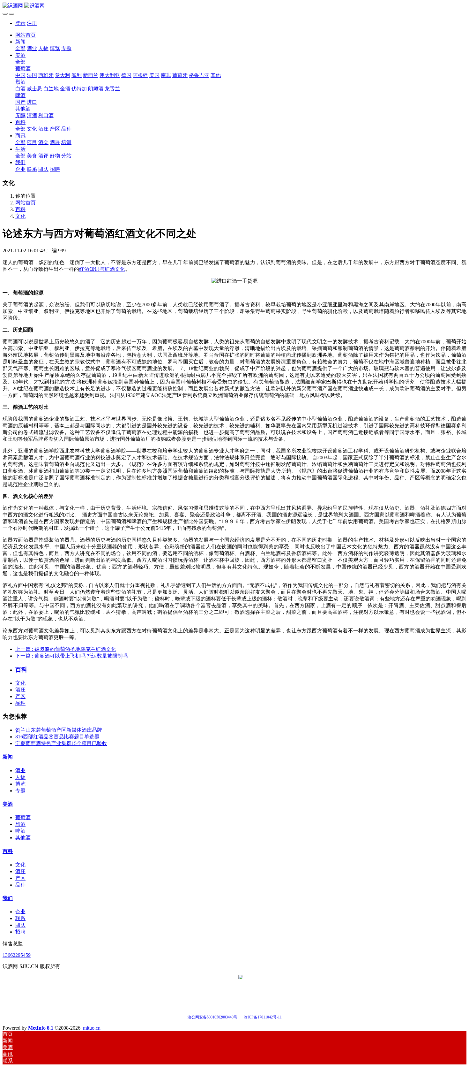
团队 (20, 925)
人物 (20, 777)
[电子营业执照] (240, 1016)
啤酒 (20, 831)
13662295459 (17, 955)
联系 (20, 918)
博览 (20, 784)
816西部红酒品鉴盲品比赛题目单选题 (57, 736)
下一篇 (71, 656)
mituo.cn (91, 1028)
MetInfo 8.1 (40, 1028)
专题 (20, 790)
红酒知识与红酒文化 (102, 269)
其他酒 (23, 837)
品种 (20, 703)
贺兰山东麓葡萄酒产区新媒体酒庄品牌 (58, 730)
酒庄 (20, 689)
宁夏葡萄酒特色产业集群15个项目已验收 (61, 743)
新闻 (8, 756)
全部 (20, 48)
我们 (8, 898)
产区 (20, 696)
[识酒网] (234, 6)
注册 (32, 23)
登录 (20, 23)
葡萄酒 (23, 817)
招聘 (20, 931)
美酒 (8, 804)
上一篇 (65, 649)
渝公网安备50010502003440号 (212, 1017)
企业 (20, 911)
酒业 (20, 770)
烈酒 (20, 824)
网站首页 (25, 35)
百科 (20, 209)
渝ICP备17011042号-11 (263, 1017)
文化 (20, 216)
